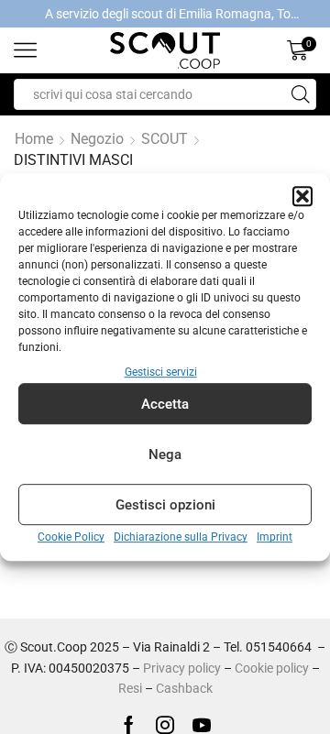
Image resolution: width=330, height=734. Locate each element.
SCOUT (164, 139)
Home (34, 139)
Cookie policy (272, 668)
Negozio (97, 139)
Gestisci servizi (161, 372)
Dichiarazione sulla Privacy (181, 537)
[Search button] (300, 94)
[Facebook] (129, 725)
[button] (302, 196)
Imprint (274, 537)
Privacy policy (182, 668)
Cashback (184, 688)
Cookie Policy (71, 537)
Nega (165, 454)
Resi (130, 688)
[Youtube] (201, 725)
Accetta (165, 404)
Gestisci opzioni (165, 505)
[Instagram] (165, 725)
